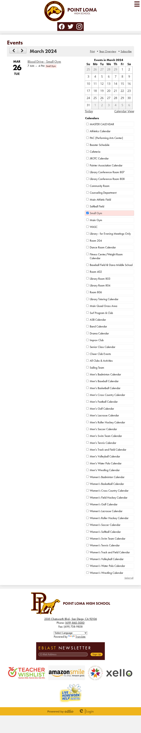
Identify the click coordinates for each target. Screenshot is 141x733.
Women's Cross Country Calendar (109, 491)
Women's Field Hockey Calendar (108, 497)
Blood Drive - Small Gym (44, 61)
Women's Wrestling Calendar (106, 573)
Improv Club (97, 340)
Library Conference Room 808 (107, 179)
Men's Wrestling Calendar (105, 470)
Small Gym (96, 213)
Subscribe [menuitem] (126, 51)
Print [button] (92, 51)
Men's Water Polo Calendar (106, 463)
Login (86, 711)
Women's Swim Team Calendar (107, 538)
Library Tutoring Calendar (104, 299)
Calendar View (124, 111)
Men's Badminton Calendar (105, 374)
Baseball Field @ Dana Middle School (111, 265)
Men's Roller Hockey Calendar (107, 422)
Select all (128, 577)
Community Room (99, 186)
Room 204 (96, 241)
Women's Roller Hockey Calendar (109, 518)
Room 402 (96, 272)
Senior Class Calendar (102, 347)
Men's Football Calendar (104, 402)
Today (89, 111)
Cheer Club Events (100, 354)
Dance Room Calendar (103, 247)
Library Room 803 (100, 279)
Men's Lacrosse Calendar (104, 415)
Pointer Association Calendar (106, 165)
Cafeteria (95, 152)
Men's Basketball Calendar (105, 388)
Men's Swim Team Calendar (106, 436)
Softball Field (97, 206)
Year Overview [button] (107, 51)
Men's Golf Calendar (102, 409)
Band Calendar (98, 326)
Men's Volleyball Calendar (105, 456)
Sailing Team (97, 368)
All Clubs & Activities (101, 361)
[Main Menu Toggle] (137, 4)
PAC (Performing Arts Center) (106, 138)
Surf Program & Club (101, 313)
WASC (93, 227)
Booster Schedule (99, 145)
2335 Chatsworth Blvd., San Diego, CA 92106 (70, 619)
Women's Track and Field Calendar (110, 552)
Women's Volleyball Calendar (107, 559)
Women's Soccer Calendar (105, 525)
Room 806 (96, 292)
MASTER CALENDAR (102, 124)
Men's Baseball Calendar (104, 381)
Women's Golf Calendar (104, 504)
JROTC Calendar (99, 158)
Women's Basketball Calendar (107, 484)
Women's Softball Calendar (105, 532)
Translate (80, 637)
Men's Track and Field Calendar (108, 450)
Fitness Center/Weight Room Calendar (106, 256)
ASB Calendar (98, 320)
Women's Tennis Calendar (105, 545)
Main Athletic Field (100, 200)
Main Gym (96, 220)
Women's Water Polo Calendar (107, 566)
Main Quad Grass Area (103, 306)
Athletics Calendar (100, 131)
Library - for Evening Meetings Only (110, 234)
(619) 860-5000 (74, 623)
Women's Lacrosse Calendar (106, 511)
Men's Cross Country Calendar (107, 395)
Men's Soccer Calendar (103, 429)
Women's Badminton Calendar (107, 477)
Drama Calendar (99, 333)
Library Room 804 (100, 285)
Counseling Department (103, 193)
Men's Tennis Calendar (103, 443)
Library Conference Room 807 (107, 172)
